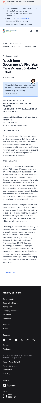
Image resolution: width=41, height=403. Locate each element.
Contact (6, 345)
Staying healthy (8, 299)
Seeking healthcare (10, 303)
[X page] (21, 339)
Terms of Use (8, 370)
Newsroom (14, 43)
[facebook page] (4, 339)
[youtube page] (16, 339)
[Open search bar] (31, 31)
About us (6, 325)
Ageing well (7, 307)
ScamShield (22, 18)
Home (5, 43)
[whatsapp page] (33, 339)
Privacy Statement (10, 366)
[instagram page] (10, 339)
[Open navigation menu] (37, 31)
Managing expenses (11, 311)
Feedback (7, 349)
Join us (5, 329)
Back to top (10, 272)
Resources (7, 319)
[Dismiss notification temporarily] (37, 8)
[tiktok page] (27, 339)
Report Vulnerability (10, 362)
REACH (5, 374)
